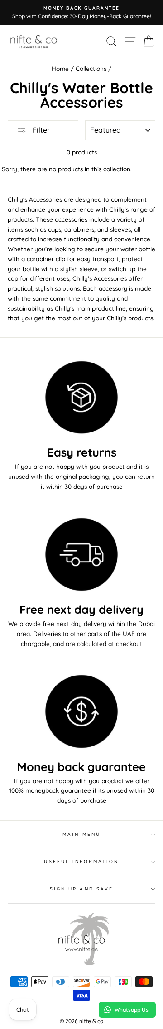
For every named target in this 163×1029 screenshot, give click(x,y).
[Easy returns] (81, 397)
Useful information (81, 862)
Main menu (81, 834)
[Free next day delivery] (81, 554)
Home (60, 68)
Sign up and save (81, 889)
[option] (81, 13)
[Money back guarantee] (81, 711)
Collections (91, 68)
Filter (40, 129)
